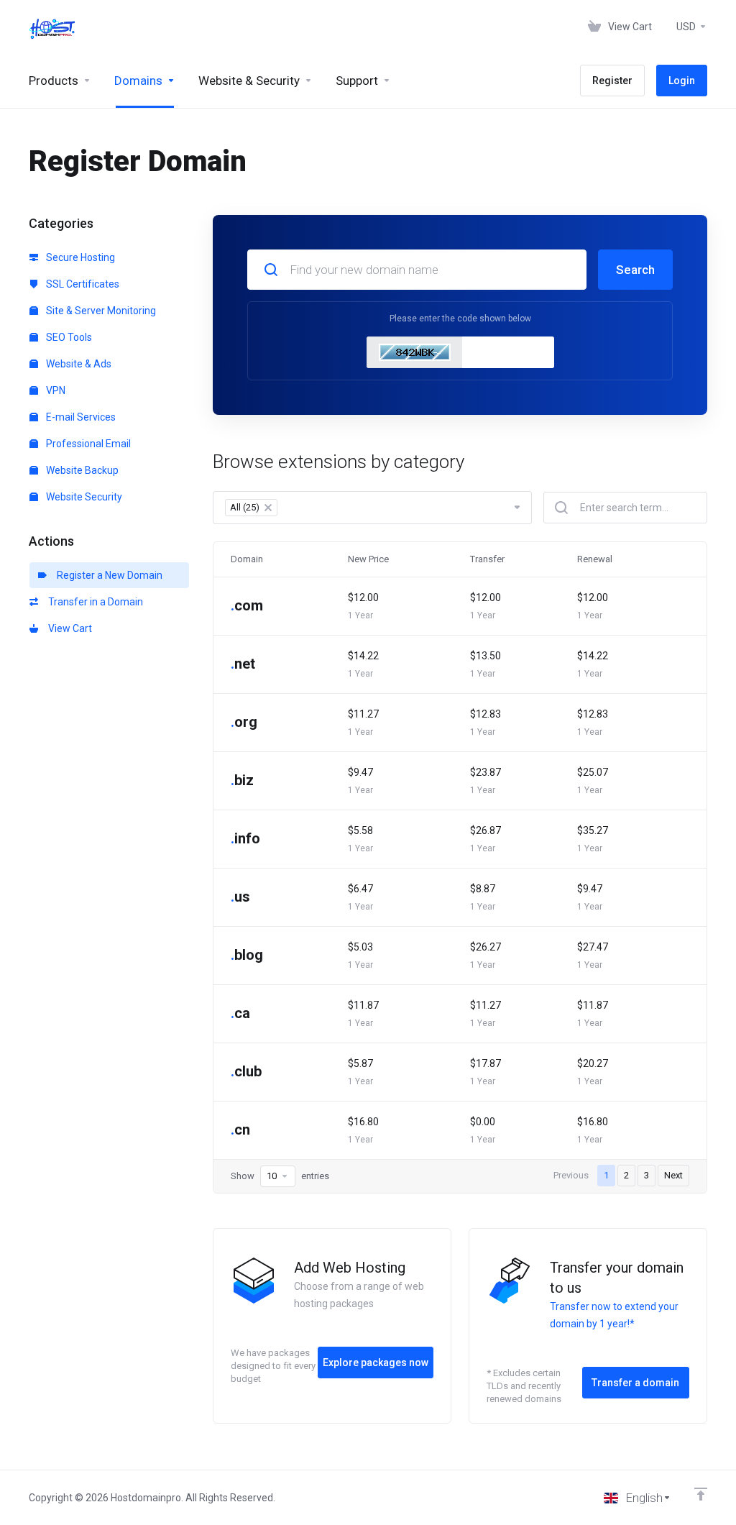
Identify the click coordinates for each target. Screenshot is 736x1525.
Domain (247, 559)
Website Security (83, 497)
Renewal (594, 559)
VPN (54, 390)
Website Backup (81, 470)
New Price (368, 559)
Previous (571, 1175)
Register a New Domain (107, 575)
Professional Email (87, 443)
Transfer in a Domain (93, 602)
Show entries (280, 1176)
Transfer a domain (635, 1382)
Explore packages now (375, 1362)
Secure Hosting (79, 257)
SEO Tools (68, 337)
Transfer (487, 559)
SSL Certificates (81, 284)
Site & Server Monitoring (100, 310)
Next (673, 1175)
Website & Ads (77, 364)
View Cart (68, 628)
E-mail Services (80, 417)
